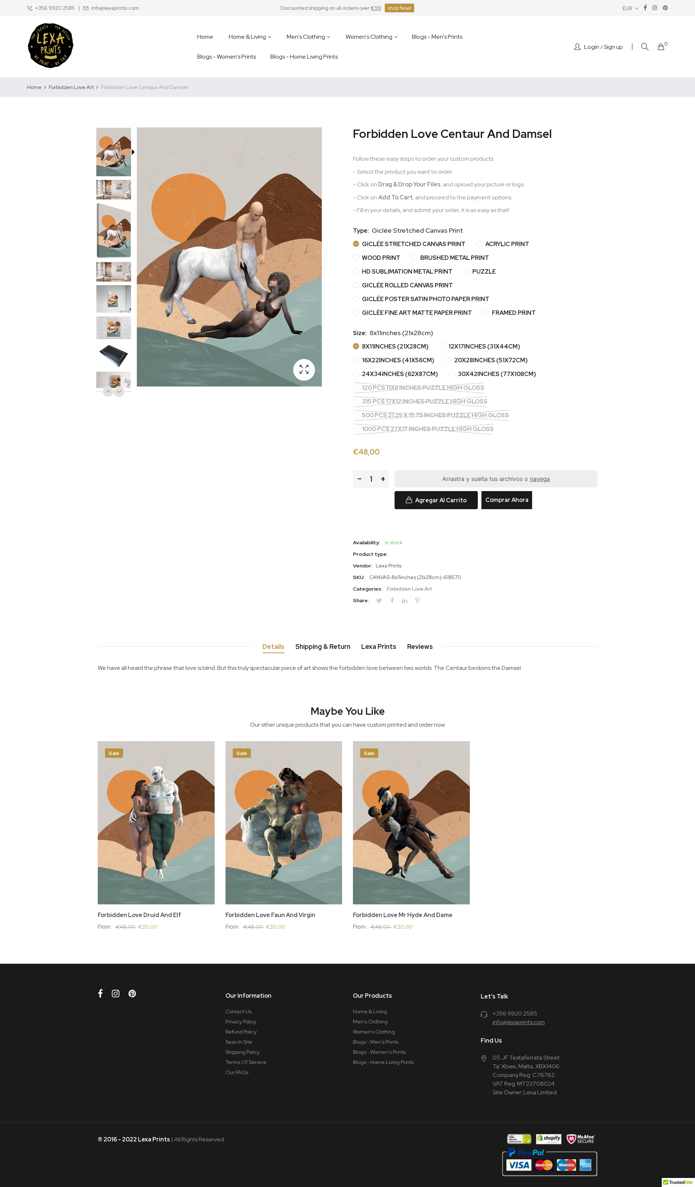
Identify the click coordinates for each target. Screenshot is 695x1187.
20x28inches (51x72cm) (490, 360)
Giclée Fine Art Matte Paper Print (416, 313)
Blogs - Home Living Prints (383, 1062)
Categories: (367, 589)
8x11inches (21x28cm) (395, 346)
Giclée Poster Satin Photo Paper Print (425, 299)
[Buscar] (645, 47)
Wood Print (380, 258)
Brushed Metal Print (454, 258)
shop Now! (399, 8)
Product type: (370, 554)
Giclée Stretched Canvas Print (413, 244)
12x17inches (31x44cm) (483, 346)
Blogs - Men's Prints (376, 1042)
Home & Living (370, 1011)
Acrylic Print (506, 244)
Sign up (613, 47)
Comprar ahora (506, 500)
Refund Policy (241, 1031)
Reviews (420, 646)
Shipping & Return (322, 646)
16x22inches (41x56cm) (397, 360)
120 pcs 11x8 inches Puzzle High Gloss (422, 388)
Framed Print (513, 313)
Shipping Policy (243, 1052)
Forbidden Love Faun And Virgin (270, 915)
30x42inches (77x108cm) (496, 374)
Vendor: (362, 565)
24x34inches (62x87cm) (399, 374)
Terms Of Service (246, 1062)
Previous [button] (108, 391)
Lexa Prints (378, 646)
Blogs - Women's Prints (379, 1052)
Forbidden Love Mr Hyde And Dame (402, 915)
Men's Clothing (370, 1021)
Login (591, 47)
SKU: (359, 577)
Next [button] (119, 391)
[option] (117, 153)
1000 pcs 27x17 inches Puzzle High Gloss (427, 429)
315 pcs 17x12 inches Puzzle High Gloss (424, 401)
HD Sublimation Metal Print (406, 271)
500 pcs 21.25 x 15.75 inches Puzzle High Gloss (435, 415)
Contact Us (239, 1011)
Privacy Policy (241, 1021)
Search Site (239, 1042)
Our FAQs (237, 1072)
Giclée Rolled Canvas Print (407, 285)
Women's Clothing (374, 1031)
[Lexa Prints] (50, 46)
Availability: (366, 542)
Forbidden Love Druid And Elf (139, 915)
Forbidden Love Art (409, 589)
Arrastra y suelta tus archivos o (496, 478)
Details (273, 646)
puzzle (483, 271)
